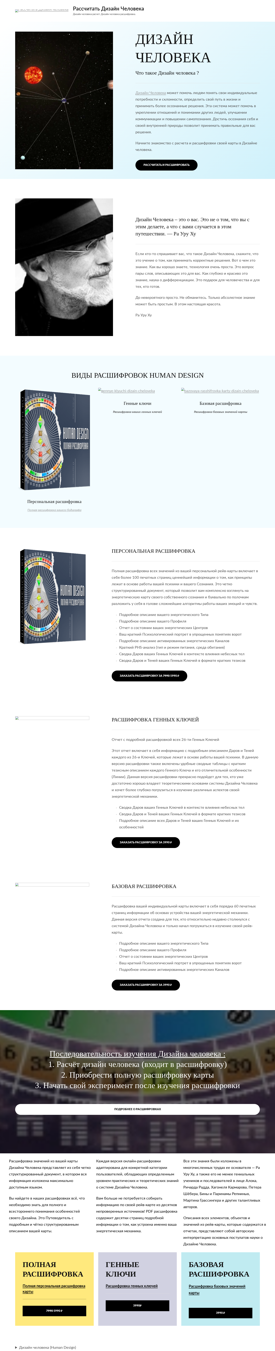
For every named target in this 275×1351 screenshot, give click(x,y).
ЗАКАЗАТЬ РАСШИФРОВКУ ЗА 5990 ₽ (149, 675)
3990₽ (137, 1305)
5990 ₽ (54, 1310)
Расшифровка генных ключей (132, 1286)
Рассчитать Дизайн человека (108, 8)
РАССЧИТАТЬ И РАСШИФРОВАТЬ (166, 165)
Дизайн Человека (150, 93)
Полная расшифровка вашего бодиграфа (54, 510)
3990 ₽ (220, 1313)
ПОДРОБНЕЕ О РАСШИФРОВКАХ (137, 1109)
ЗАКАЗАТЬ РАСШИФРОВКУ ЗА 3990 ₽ (146, 842)
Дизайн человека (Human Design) (47, 1348)
